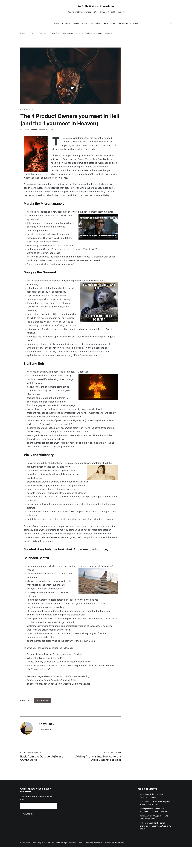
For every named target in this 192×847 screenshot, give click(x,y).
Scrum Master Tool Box (90, 159)
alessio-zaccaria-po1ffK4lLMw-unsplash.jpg (66, 676)
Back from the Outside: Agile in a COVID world (41, 756)
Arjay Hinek (25, 130)
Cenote (88, 843)
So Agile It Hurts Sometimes (96, 6)
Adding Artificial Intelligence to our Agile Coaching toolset (98, 756)
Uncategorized (27, 109)
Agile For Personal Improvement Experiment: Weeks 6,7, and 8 (155, 826)
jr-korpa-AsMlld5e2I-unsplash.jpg (59, 680)
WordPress (119, 843)
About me (66, 23)
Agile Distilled (109, 23)
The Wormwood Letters (128, 23)
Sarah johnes (145, 808)
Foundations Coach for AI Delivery (87, 23)
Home (56, 23)
